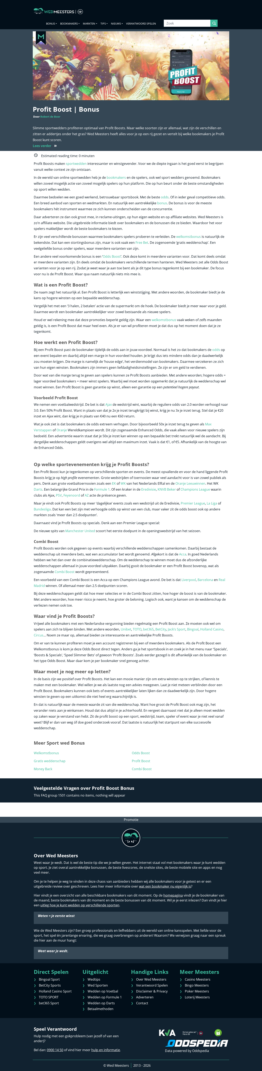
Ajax (108, 404)
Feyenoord (71, 495)
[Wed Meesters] (58, 11)
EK (114, 483)
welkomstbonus (188, 236)
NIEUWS (116, 23)
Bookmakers (69, 23)
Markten (89, 23)
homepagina (173, 895)
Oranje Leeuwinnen (190, 483)
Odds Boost (112, 256)
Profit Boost (141, 761)
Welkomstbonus (46, 753)
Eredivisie (148, 489)
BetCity (160, 629)
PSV (59, 495)
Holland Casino (212, 629)
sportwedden (76, 163)
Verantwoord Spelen (141, 23)
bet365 (148, 629)
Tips (103, 23)
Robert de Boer (50, 116)
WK (123, 483)
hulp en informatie (105, 1050)
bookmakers (116, 177)
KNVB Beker (167, 489)
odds (165, 197)
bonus (162, 203)
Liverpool (189, 580)
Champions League (195, 489)
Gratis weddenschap (50, 761)
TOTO (137, 629)
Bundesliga (42, 509)
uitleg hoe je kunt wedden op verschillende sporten (79, 905)
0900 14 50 (55, 1050)
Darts (38, 489)
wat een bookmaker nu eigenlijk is (165, 886)
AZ (87, 495)
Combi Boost (65, 572)
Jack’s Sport (176, 629)
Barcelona (205, 580)
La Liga (212, 503)
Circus (38, 635)
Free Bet (142, 242)
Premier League (193, 503)
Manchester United (80, 531)
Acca (182, 554)
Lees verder (45, 146)
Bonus (50, 23)
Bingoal (193, 629)
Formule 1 (102, 489)
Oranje (61, 430)
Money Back (43, 769)
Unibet (126, 629)
